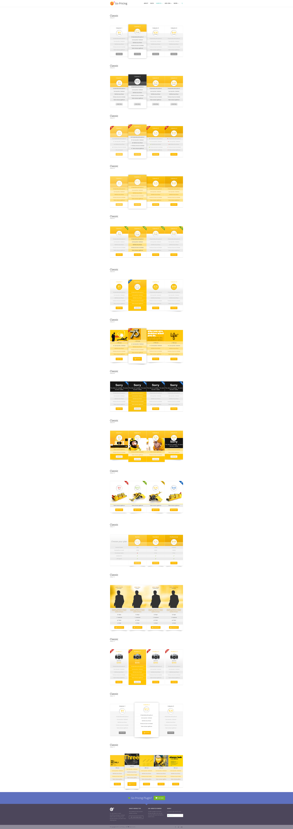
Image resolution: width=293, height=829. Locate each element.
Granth (133, 827)
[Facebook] (175, 827)
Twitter (119, 620)
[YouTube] (181, 827)
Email (120, 623)
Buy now (160, 798)
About (146, 3)
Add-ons (167, 3)
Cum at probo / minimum (117, 770)
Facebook (120, 617)
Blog (152, 3)
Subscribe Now (137, 817)
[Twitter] (178, 827)
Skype (120, 614)
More (175, 3)
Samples (158, 3)
